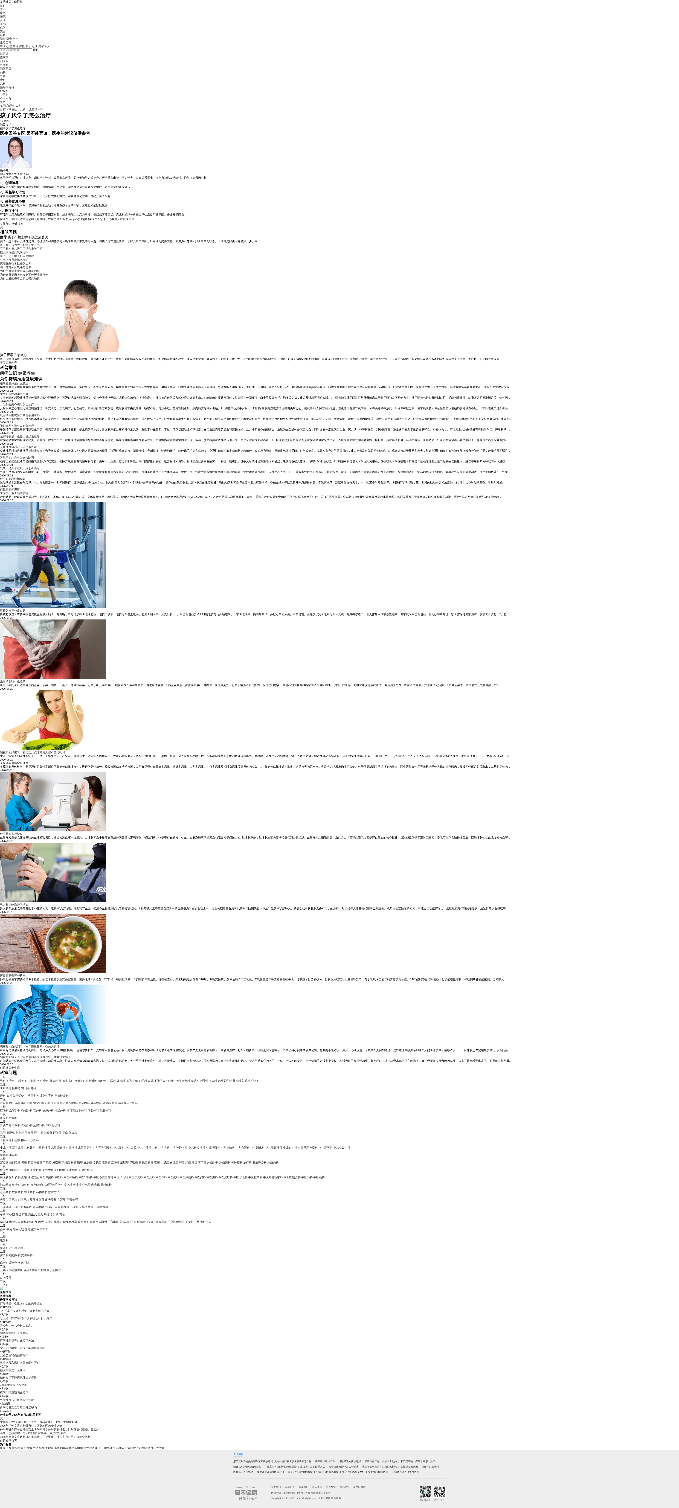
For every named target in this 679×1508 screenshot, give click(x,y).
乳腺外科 (105, 1110)
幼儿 (47, 1214)
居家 (41, 46)
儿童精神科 (36, 109)
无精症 (58, 1221)
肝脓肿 (57, 1132)
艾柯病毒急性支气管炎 (151, 1447)
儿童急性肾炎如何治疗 (14, 1355)
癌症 (194, 1162)
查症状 (4, 64)
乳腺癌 (47, 1162)
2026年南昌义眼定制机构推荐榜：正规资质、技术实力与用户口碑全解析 (45, 1436)
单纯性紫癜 (46, 1447)
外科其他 (72, 1110)
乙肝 (3, 1132)
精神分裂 (29, 1207)
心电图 (86, 1184)
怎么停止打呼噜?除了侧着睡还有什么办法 (26, 1318)
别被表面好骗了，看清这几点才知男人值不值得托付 (32, 752)
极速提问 (17, 223)
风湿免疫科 (131, 1103)
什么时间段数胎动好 (12, 478)
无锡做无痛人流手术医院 (405, 1472)
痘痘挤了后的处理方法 (312, 1466)
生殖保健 (41, 1199)
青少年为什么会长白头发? (16, 1325)
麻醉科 (4, 1262)
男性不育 (205, 1221)
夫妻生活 (5, 1199)
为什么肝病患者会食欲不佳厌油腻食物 (24, 274)
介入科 (255, 1080)
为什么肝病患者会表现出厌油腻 (20, 270)
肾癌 (150, 1162)
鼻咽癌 (133, 1162)
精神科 (65, 1207)
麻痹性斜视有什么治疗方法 (17, 1340)
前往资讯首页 (8, 1440)
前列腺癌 (15, 1162)
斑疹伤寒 (5, 1447)
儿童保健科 (58, 1147)
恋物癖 (40, 1207)
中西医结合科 (292, 1177)
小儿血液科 (243, 1147)
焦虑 (57, 1207)
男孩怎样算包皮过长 (12, 610)
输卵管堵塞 (70, 1221)
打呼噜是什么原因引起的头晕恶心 (21, 1303)
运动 (34, 46)
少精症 (49, 1221)
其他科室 (238, 1080)
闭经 (41, 1221)
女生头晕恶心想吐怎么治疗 (17, 404)
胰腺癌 (124, 1162)
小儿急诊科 (16, 1247)
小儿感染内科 (341, 1147)
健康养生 (26, 373)
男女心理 (17, 1199)
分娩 (18, 1214)
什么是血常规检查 (11, 833)
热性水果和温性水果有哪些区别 (20, 1362)
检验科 (16, 1184)
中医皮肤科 (226, 1177)
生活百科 (5, 42)
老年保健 (75, 1169)
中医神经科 (71, 1177)
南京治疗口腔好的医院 (300, 1472)
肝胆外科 (93, 1110)
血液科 (64, 1103)
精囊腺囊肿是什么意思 (14, 383)
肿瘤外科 (213, 1162)
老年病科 (96, 1103)
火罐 (24, 1177)
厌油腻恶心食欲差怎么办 (15, 263)
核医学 (49, 1184)
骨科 (46, 1080)
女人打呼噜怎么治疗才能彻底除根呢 (22, 1347)
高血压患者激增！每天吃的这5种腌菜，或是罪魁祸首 (33, 1433)
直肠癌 (115, 1162)
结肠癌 (97, 1162)
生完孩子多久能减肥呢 (14, 493)
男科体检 (106, 1184)
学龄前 (54, 1214)
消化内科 (39, 1103)
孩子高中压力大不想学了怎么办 (20, 244)
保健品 (4, 1169)
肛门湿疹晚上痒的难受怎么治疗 (418, 1461)
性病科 (13, 1117)
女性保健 (39, 1169)
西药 (3, 1229)
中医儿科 (149, 1177)
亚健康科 (44, 1270)
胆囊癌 (106, 1162)
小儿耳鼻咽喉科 (102, 1147)
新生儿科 (17, 1147)
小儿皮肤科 (228, 1147)
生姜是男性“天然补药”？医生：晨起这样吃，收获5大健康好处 (38, 1421)
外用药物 (18, 1229)
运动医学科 (30, 1270)
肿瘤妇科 (225, 1162)
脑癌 (80, 1162)
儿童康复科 (85, 1147)
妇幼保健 (18, 1095)
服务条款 (317, 1487)
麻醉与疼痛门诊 (19, 1262)
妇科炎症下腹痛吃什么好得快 (18, 1377)
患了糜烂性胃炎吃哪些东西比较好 (252, 1461)
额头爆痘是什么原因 (12, 1370)
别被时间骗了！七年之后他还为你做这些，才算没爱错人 (35, 1057)
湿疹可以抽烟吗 (430, 1466)
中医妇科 (200, 1177)
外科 (25, 1080)
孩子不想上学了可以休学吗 (17, 256)
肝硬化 (10, 1132)
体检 (22, 46)
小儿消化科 (257, 1147)
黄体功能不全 (128, 1221)
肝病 (65, 1132)
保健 (3, 27)
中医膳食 (5, 1177)
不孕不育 (160, 1080)
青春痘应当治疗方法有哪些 (343, 1466)
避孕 (63, 1199)
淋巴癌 (56, 1162)
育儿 (3, 20)
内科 (18, 1080)
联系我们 (304, 1487)
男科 (3, 1080)
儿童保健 (27, 1169)
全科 (178, 1080)
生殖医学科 (32, 1095)
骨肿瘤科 (237, 1162)
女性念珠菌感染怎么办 (14, 393)
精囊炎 (94, 1221)
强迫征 (49, 1207)
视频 (3, 38)
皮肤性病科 (35, 1080)
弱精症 (141, 1221)
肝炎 (27, 1132)
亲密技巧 (72, 1199)
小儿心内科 (290, 1147)
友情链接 (238, 1454)
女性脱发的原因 (409, 1466)
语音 (9, 38)
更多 (15, 1299)
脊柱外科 (27, 1125)
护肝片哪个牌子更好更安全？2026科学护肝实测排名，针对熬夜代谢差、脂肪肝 (49, 1429)
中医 (3, 46)
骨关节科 (5, 1125)
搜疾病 (4, 57)
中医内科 (173, 1177)
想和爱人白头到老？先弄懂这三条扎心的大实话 (29, 1046)
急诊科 (195, 1080)
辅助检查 (5, 1184)
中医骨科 (161, 1177)
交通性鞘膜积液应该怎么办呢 (18, 447)
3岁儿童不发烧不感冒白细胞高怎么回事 (25, 1310)
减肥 (3, 23)
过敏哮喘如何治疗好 (350, 1461)
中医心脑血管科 (103, 1177)
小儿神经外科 (196, 1147)
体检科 (121, 1080)
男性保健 (87, 1169)
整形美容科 (81, 1080)
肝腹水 (73, 1132)
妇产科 (10, 1080)
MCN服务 (290, 1487)
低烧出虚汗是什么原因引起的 (381, 1461)
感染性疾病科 (208, 1080)
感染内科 (84, 1103)
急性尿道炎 (90, 1447)
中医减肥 (29, 1192)
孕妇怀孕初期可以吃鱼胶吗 (17, 425)
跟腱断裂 (17, 1447)
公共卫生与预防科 (11, 1270)
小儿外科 (71, 1147)
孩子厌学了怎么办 (13, 355)
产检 (25, 1214)
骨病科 (16, 1125)
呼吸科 (4, 1103)
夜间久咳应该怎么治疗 (14, 1392)
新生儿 (32, 1214)
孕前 (3, 1214)
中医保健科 (47, 1177)
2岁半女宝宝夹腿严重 (13, 1385)
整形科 (4, 1155)
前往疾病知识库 (10, 489)
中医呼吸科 (240, 1177)
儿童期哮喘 (61, 1447)
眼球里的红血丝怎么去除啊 (17, 457)
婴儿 (40, 1214)
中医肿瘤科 (187, 1177)
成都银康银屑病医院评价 (270, 1472)
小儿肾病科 (325, 1147)
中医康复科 (136, 1177)
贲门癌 (202, 1162)
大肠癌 (165, 1162)
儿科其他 (29, 1147)
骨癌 (73, 1162)
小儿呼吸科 (213, 1147)
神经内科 (27, 1103)
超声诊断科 (37, 1184)
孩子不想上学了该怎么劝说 (28, 237)
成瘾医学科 (86, 1207)
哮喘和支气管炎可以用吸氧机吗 (379, 1466)
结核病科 (15, 1255)
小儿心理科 (144, 1147)
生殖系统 (5, 1088)
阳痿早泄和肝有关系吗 (14, 1333)
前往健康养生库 (10, 1067)
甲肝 (34, 1132)
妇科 (9, 1095)
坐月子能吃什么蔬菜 (12, 681)
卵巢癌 (66, 1162)
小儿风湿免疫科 (308, 1147)
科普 (3, 35)
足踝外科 (39, 1125)
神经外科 (60, 1110)
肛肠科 (4, 1110)
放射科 (25, 1184)
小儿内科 (5, 1147)
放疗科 (247, 1162)
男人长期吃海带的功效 (14, 904)
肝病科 (54, 1080)
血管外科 (15, 1110)
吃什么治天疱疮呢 (243, 1472)
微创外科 (27, 1110)
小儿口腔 (131, 1147)
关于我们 (276, 1487)
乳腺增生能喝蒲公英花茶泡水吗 (20, 415)
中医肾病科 (86, 1177)
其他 (62, 1214)
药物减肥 (41, 1192)
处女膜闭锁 (31, 1447)
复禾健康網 (359, 1487)
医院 (3, 16)
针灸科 (16, 1177)
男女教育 (29, 1199)
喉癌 (157, 1162)
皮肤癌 (87, 1162)
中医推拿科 (255, 1177)
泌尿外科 (48, 1110)
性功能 (16, 1088)
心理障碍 (5, 1207)
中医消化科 (121, 1177)
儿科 (23, 109)
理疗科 (58, 1184)
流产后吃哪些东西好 (353, 1472)
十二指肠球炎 (106, 1447)
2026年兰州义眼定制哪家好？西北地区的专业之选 (31, 1425)
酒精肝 (48, 1132)
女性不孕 (193, 1221)
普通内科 (117, 1103)
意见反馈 (331, 1487)
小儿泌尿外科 (273, 1147)
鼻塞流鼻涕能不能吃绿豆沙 (282, 1466)
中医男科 (212, 1177)
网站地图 (344, 1487)
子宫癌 (38, 1162)
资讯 (3, 9)
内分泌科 (15, 1103)
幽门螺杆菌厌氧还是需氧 (15, 267)
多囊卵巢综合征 (27, 1221)
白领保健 (63, 1169)
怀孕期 (10, 1214)
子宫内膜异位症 (177, 1221)
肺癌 (188, 1162)
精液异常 (161, 1221)
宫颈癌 (4, 1162)
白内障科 (5, 1277)
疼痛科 (107, 1103)
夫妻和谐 (53, 1199)
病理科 (77, 1184)
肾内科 (73, 1103)
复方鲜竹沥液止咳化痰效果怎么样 (292, 1461)
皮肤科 (4, 1117)
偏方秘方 (30, 1229)
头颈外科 (33, 1140)
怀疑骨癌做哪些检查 (12, 975)
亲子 (28, 46)
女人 (47, 46)
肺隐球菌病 (76, 1447)
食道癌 (174, 1162)
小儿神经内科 (178, 1147)
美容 (3, 31)
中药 (9, 1229)
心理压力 (17, 1207)
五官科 (63, 1080)
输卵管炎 (83, 1221)
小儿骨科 (164, 1147)
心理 (9, 46)
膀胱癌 (143, 1162)
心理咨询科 (101, 1207)
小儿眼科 (118, 1147)
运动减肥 (5, 1192)
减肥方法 (53, 1192)
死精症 (150, 1221)
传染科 (4, 1255)
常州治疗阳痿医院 (378, 1472)
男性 (15, 46)
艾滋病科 (27, 1255)
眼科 (247, 1080)
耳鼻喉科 (5, 1140)
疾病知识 (8, 373)
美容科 (13, 1155)
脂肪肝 (20, 1132)
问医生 (4, 61)
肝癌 (182, 1162)
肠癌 (30, 1162)
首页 (3, 5)
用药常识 (42, 1229)
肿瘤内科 (273, 1162)
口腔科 (16, 1140)
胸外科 (83, 1110)
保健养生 (15, 1169)
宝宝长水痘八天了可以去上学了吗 (21, 248)
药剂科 (170, 1080)
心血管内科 (52, 1103)
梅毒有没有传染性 (325, 1461)
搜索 (35, 50)
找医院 (4, 53)
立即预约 (5, 223)
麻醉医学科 (225, 1080)
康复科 (186, 1080)
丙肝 (40, 1132)
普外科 (37, 1110)
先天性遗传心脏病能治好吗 (17, 1399)
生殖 (135, 1080)
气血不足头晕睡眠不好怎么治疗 (20, 468)
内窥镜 (95, 1184)
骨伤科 (56, 1125)
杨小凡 (4, 170)
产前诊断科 (61, 1095)
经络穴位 (33, 1177)
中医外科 (307, 1177)
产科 (3, 1095)
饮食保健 (51, 1169)
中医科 (112, 1080)
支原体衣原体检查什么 (14, 762)
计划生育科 (47, 1095)
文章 (15, 38)
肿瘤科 (93, 1080)
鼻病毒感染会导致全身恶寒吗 (18, 1407)
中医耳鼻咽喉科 (273, 1177)
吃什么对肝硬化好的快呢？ (248, 1466)
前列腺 (25, 1088)
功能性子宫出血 (109, 1221)
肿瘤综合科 (260, 1162)
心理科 (10, 105)
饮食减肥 (17, 1192)
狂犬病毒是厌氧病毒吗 (14, 252)
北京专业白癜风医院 (327, 1472)
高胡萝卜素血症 (126, 1447)
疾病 (3, 12)
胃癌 (24, 1162)
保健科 (102, 1080)
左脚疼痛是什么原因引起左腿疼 (20, 436)
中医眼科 (319, 1177)
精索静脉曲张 (8, 1221)
